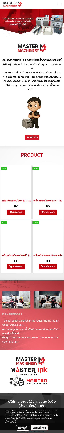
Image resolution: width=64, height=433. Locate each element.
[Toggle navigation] (60, 4)
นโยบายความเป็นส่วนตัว (36, 418)
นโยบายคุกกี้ (10, 421)
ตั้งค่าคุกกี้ (22, 427)
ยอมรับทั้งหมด (39, 427)
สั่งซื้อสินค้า (17, 212)
